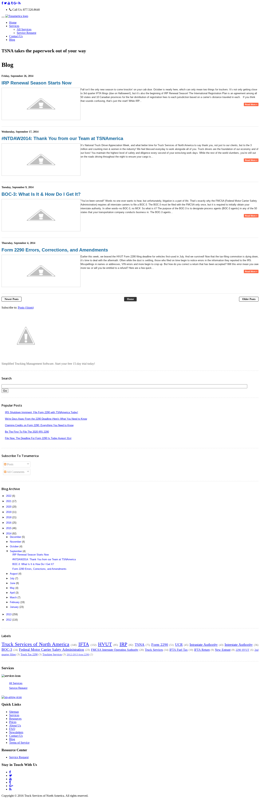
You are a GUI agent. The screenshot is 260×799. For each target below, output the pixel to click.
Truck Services (154, 649)
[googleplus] (16, 3)
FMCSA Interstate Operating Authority (114, 649)
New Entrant (222, 649)
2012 (9, 619)
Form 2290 (159, 645)
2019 (9, 512)
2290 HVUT (242, 649)
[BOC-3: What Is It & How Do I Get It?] (41, 230)
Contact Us (16, 36)
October (14, 546)
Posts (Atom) (26, 307)
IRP (123, 644)
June (13, 583)
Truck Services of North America (35, 644)
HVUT (105, 644)
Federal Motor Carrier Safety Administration (51, 650)
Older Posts (248, 299)
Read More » (251, 104)
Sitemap (14, 711)
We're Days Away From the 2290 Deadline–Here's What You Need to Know (46, 418)
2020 (9, 506)
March (14, 597)
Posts (9, 464)
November (16, 541)
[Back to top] (12, 697)
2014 (9, 533)
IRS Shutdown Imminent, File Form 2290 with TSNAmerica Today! (41, 412)
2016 (9, 522)
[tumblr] (12, 3)
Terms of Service (19, 742)
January (14, 607)
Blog (12, 39)
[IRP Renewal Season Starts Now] (41, 119)
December (16, 537)
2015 (9, 528)
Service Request (26, 32)
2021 (9, 501)
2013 (9, 614)
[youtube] (9, 3)
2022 (9, 495)
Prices (12, 722)
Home (13, 22)
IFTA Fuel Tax (178, 649)
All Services (24, 29)
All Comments (15, 472)
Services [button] (14, 26)
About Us (15, 725)
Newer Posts (11, 299)
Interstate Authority (239, 645)
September (16, 551)
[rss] (19, 3)
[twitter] (5, 3)
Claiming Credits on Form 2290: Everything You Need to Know (39, 425)
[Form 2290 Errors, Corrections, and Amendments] (41, 286)
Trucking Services (52, 654)
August (14, 573)
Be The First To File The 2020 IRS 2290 (27, 431)
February (15, 602)
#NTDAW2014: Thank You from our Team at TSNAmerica (62, 138)
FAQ (12, 729)
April (13, 592)
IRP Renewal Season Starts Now (37, 82)
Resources (15, 718)
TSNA (139, 645)
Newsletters (16, 732)
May (12, 588)
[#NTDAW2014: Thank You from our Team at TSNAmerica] (41, 174)
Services (14, 715)
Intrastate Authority (204, 645)
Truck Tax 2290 (29, 654)
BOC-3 (7, 650)
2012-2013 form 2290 (78, 654)
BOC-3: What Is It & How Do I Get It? (41, 194)
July (12, 578)
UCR (179, 645)
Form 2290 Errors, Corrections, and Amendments (55, 249)
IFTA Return (202, 649)
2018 (9, 517)
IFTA (83, 644)
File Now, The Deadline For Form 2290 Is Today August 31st (38, 438)
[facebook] (2, 3)
